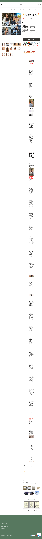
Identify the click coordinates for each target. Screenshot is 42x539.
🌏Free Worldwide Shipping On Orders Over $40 (21, 0)
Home (7, 9)
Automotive (13, 9)
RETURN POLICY (3, 528)
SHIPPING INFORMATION (4, 526)
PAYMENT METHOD (4, 523)
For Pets (34, 9)
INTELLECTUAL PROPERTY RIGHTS (6, 520)
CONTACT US (3, 518)
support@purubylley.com (27, 480)
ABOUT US (2, 521)
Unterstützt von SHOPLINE (9, 535)
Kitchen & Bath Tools (24, 9)
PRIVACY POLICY (3, 529)
